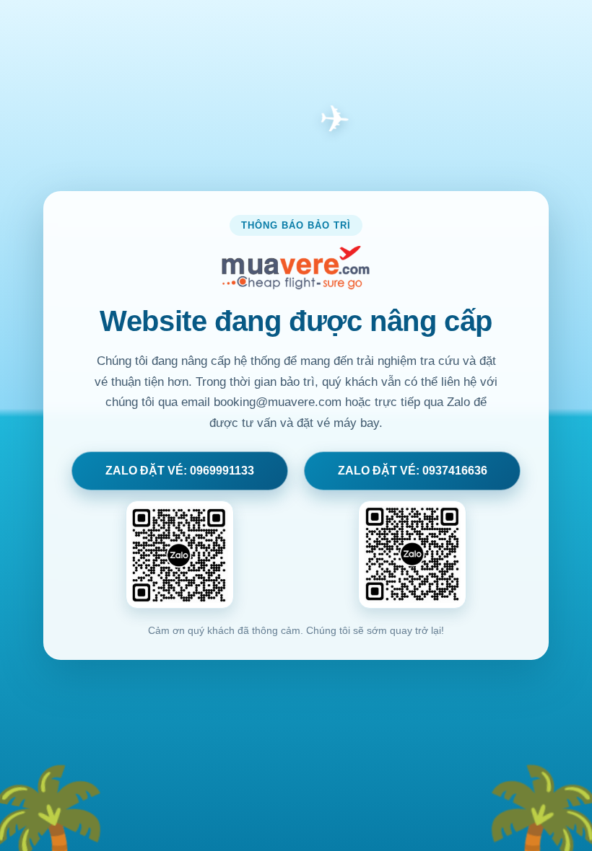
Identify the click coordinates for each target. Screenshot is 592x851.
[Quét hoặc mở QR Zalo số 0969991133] (180, 555)
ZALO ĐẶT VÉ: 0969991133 (179, 470)
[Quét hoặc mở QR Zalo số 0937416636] (412, 555)
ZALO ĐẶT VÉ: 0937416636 (412, 470)
